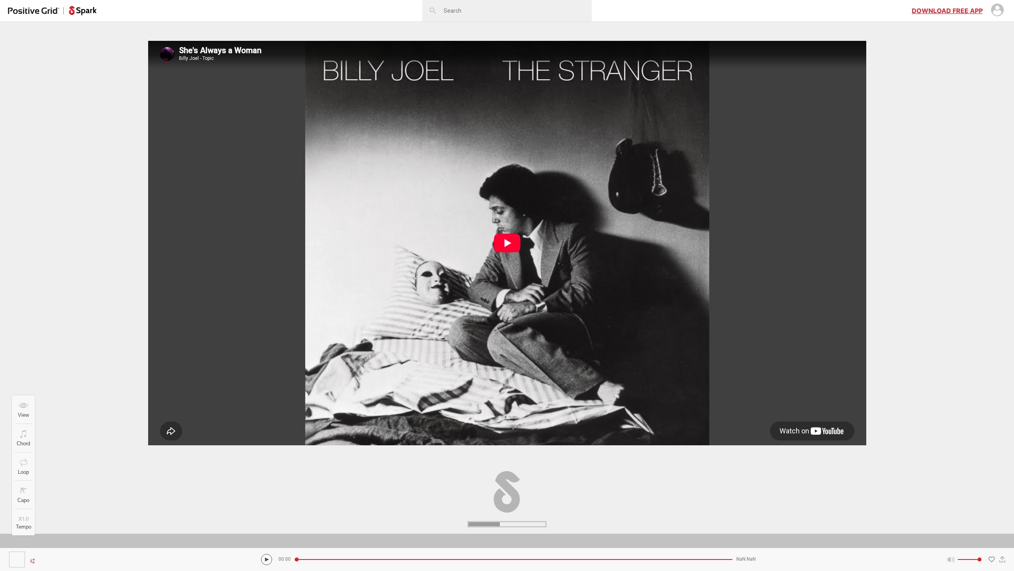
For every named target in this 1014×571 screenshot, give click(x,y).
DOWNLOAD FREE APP (947, 10)
